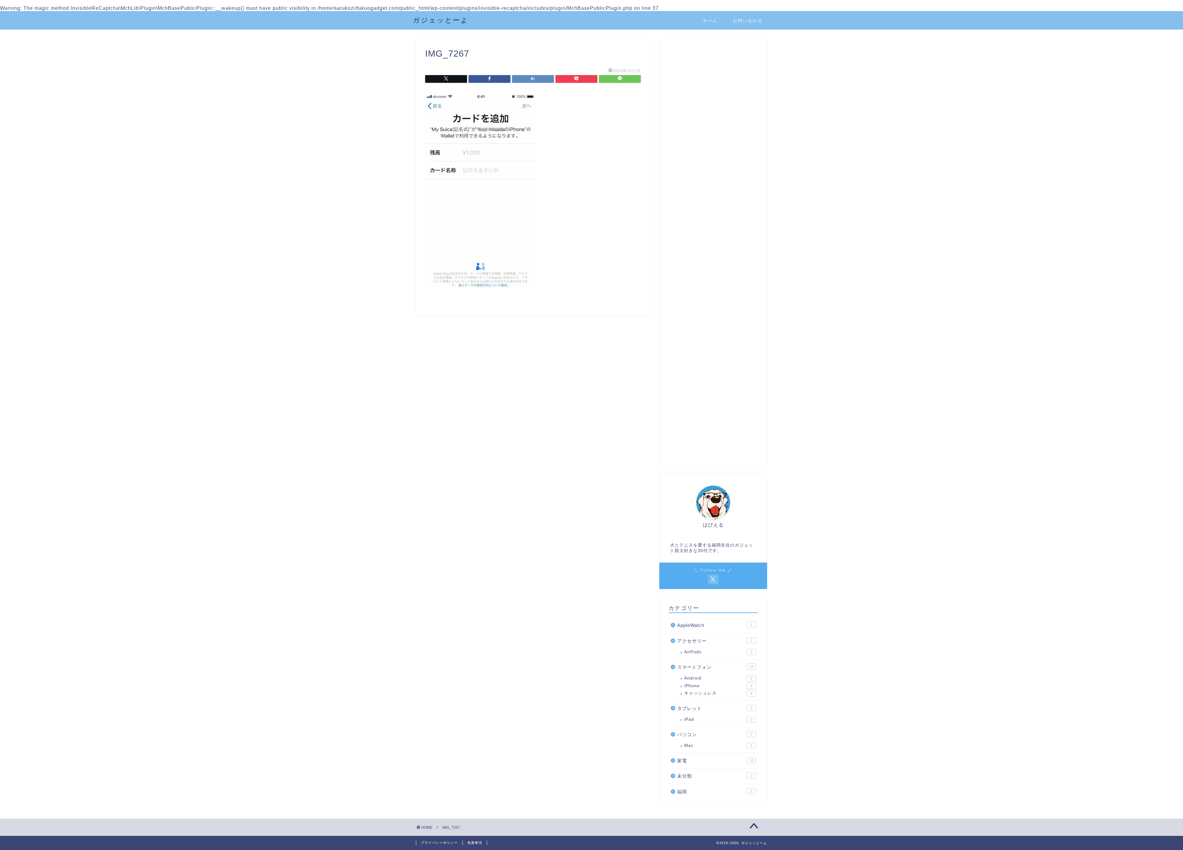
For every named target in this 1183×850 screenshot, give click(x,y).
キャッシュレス (718, 693)
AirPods (718, 652)
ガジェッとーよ (441, 20)
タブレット (714, 708)
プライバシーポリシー (439, 842)
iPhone (718, 686)
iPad (718, 719)
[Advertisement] (713, 154)
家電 (715, 760)
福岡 (714, 791)
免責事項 (474, 842)
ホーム (710, 20)
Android (718, 678)
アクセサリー (714, 641)
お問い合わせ (747, 20)
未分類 (714, 776)
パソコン (714, 734)
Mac (718, 745)
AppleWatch (714, 625)
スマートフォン (715, 667)
